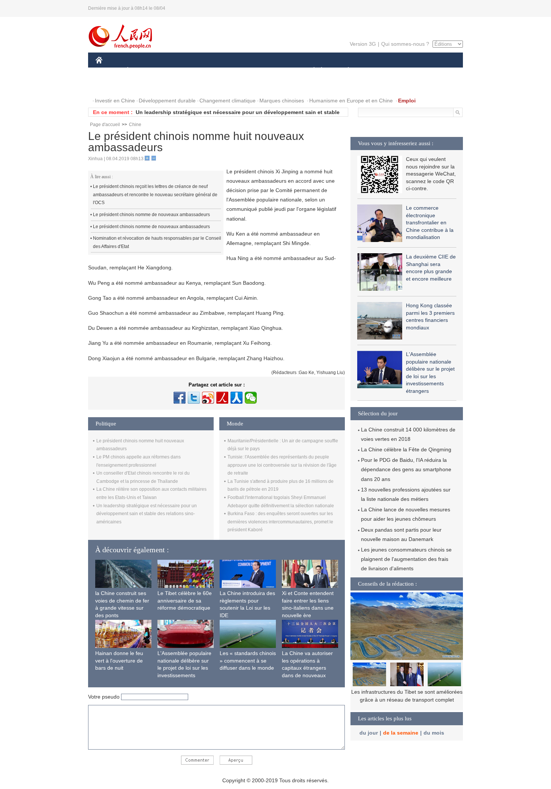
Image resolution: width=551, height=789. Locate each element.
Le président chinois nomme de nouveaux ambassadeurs (151, 214)
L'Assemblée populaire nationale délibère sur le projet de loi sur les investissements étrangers (184, 667)
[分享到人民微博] (222, 398)
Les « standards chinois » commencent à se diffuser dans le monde (248, 660)
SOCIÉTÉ (310, 71)
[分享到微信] (251, 398)
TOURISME (407, 71)
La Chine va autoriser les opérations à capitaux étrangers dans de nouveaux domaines (307, 667)
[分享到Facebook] (180, 398)
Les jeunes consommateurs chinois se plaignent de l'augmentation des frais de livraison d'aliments (406, 559)
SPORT (374, 71)
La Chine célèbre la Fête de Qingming (406, 449)
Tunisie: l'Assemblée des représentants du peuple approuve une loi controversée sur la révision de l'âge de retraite (282, 465)
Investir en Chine (115, 101)
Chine (135, 124)
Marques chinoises (281, 101)
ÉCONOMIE (142, 71)
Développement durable (167, 101)
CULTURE (276, 71)
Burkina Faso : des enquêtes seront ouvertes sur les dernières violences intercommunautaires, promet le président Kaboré (280, 521)
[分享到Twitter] (194, 398)
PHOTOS (111, 86)
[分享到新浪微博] (208, 398)
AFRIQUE (208, 71)
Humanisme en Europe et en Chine (351, 101)
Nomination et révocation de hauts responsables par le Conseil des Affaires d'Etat (157, 242)
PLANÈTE (344, 71)
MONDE (176, 71)
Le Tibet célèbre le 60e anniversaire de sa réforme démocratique (184, 600)
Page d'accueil (105, 124)
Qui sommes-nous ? (405, 44)
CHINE (108, 71)
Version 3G (363, 44)
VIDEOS (142, 86)
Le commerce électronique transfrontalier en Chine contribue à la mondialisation (430, 222)
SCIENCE (242, 71)
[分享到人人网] (237, 398)
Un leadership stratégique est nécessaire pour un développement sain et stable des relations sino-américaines (146, 513)
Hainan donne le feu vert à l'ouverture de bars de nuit (119, 660)
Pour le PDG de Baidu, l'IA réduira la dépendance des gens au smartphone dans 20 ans (406, 469)
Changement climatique (227, 101)
